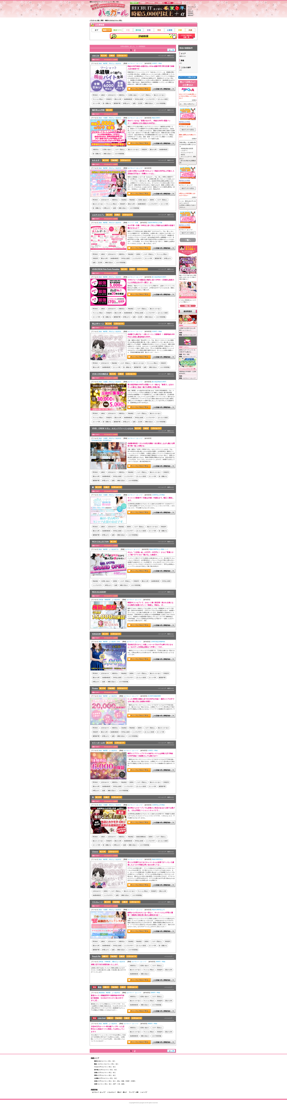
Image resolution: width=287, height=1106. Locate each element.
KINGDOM (96, 634)
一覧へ (188, 240)
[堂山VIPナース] (108, 360)
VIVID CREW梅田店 (100, 374)
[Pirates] (108, 724)
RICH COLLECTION (100, 542)
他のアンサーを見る (188, 129)
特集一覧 (188, 306)
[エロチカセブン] (108, 251)
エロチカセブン (98, 215)
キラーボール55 (98, 743)
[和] (108, 833)
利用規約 (190, 13)
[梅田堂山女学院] (108, 146)
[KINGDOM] (108, 670)
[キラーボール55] (108, 779)
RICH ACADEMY (99, 592)
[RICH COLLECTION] (108, 578)
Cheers (95, 852)
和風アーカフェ (184, 347)
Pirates (95, 688)
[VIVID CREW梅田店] (108, 410)
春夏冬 (181, 325)
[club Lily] (108, 91)
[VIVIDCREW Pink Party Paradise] (108, 305)
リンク (190, 9)
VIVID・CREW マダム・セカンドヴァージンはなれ (112, 428)
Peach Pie (96, 956)
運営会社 (190, 15)
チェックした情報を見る (188, 77)
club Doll (101, 1018)
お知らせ (190, 11)
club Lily (95, 56)
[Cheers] (108, 888)
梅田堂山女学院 (98, 110)
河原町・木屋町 (130, 1081)
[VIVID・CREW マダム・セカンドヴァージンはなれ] (108, 469)
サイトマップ (192, 7)
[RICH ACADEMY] (108, 628)
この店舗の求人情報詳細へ (162, 89)
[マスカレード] (108, 938)
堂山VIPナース (98, 324)
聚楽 (100, 987)
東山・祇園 (120, 1081)
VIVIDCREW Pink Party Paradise (106, 269)
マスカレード (97, 902)
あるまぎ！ (96, 160)
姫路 (122, 1084)
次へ (170, 50)
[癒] (108, 523)
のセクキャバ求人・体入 (104, 1061)
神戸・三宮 (116, 1084)
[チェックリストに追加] (139, 90)
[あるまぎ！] (108, 196)
